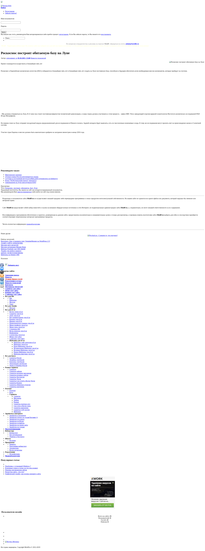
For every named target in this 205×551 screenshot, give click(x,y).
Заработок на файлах (17, 423)
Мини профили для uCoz (18, 325)
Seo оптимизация (15, 435)
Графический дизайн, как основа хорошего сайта (23, 474)
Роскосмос (9, 188)
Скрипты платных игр (22, 404)
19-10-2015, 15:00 (24, 58)
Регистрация (9, 11)
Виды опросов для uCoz (18, 331)
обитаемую (25, 188)
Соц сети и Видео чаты (22, 406)
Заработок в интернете (17, 415)
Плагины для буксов (16, 362)
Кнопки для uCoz (15, 319)
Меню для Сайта (15, 337)
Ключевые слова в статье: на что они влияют (21, 468)
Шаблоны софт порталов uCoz (25, 342)
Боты (11, 392)
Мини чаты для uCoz (17, 327)
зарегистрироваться (24, 192)
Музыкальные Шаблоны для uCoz (26, 348)
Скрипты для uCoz (16, 314)
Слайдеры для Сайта (16, 339)
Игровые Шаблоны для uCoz (24, 350)
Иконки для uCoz (15, 321)
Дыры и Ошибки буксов (18, 365)
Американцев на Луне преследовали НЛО (20, 182)
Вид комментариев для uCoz (19, 317)
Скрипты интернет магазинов (20, 373)
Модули (12, 302)
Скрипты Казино (15, 383)
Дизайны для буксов (16, 360)
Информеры (13, 333)
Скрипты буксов (15, 358)
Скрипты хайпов (15, 371)
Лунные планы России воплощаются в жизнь (21, 177)
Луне (35, 188)
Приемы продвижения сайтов (16, 470)
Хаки (11, 304)
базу (31, 188)
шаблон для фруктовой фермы (12, 253)
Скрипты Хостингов (16, 377)
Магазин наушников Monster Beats (13, 247)
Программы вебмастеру (18, 446)
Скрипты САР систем (22, 410)
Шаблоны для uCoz (21, 344)
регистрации (63, 34)
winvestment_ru (11, 58)
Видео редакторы (15, 450)
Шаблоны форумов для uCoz (24, 354)
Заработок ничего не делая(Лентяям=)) (23, 417)
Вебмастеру (13, 433)
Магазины (17, 398)
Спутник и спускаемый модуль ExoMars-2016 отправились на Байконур (31, 179)
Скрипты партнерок (16, 387)
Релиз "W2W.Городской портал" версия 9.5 (21, 180)
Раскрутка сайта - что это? (14, 472)
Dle (10, 298)
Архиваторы (14, 448)
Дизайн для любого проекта (11, 251)
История (12, 440)
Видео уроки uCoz (16, 312)
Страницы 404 (14, 329)
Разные (16, 402)
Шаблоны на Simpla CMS (10, 255)
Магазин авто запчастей (9, 245)
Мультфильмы (14, 454)
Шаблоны (13, 300)
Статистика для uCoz (17, 335)
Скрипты (12, 369)
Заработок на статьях (17, 427)
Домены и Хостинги (16, 437)
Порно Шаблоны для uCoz (23, 352)
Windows (12, 444)
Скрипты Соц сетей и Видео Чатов (22, 381)
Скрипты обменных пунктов (20, 385)
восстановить (106, 34)
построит (17, 188)
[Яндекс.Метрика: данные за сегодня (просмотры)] (12, 542)
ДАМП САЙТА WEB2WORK (12, 243)
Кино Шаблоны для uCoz (23, 346)
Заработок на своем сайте (18, 425)
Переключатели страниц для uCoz (21, 323)
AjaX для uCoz (14, 315)
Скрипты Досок (15, 379)
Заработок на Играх (16, 421)
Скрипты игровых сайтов (18, 375)
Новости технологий (38, 58)
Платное (12, 390)
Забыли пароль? (11, 13)
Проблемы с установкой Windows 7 (18, 466)
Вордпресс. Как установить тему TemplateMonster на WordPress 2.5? (25, 241)
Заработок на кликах (16, 419)
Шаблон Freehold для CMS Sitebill (13, 249)
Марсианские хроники (13, 175)
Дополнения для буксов (18, 364)
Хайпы (16, 400)
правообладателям (33, 224)
